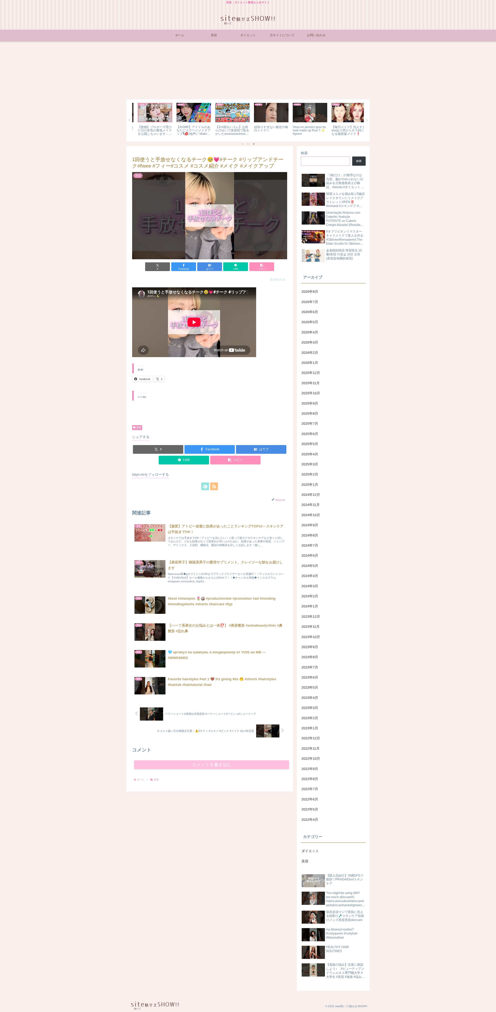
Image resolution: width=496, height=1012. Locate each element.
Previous (129, 120)
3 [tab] (254, 144)
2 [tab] (248, 144)
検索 (304, 153)
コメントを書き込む (212, 764)
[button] (261, 266)
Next (367, 120)
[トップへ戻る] (490, 1006)
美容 (138, 427)
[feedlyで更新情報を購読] (205, 486)
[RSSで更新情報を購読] (214, 486)
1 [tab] (242, 144)
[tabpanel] (151, 120)
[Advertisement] (248, 70)
